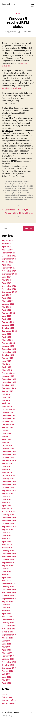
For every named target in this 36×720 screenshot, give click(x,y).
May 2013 (6, 575)
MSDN (26, 186)
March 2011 (7, 653)
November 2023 (9, 289)
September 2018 (9, 388)
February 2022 (8, 313)
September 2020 (9, 331)
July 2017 (6, 430)
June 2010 (6, 677)
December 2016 (9, 451)
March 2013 (7, 581)
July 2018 (6, 394)
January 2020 (8, 346)
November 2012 (9, 593)
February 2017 (8, 445)
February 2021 (8, 322)
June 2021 (6, 316)
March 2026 (7, 250)
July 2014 (6, 533)
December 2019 (9, 349)
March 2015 (7, 508)
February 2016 (8, 475)
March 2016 (7, 472)
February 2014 (8, 548)
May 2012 (6, 611)
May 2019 (6, 364)
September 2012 (9, 599)
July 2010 (6, 674)
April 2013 (6, 578)
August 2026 (7, 241)
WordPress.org (8, 703)
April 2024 (6, 283)
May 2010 (6, 680)
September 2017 (9, 424)
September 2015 (9, 490)
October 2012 (8, 596)
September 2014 (9, 526)
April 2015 (6, 505)
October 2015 (8, 487)
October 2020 (8, 328)
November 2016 (9, 454)
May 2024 (6, 280)
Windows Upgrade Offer (12, 88)
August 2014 (7, 529)
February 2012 (8, 620)
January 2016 (8, 478)
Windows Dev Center (18, 197)
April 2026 (6, 247)
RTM (19, 191)
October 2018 (8, 385)
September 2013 (9, 563)
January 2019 (8, 376)
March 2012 (7, 617)
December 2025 (9, 256)
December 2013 (9, 554)
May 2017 (6, 436)
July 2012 (6, 605)
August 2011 (7, 638)
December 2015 (9, 481)
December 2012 (9, 590)
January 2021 (8, 325)
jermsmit (13, 32)
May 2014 (6, 539)
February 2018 (8, 409)
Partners (8, 188)
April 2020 (6, 337)
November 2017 (9, 418)
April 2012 (6, 614)
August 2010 (7, 671)
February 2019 (8, 373)
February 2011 (8, 656)
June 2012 (6, 608)
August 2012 (7, 602)
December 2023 (9, 286)
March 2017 (7, 442)
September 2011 (9, 635)
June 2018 (6, 397)
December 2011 (9, 626)
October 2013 (8, 560)
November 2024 (9, 271)
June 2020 (6, 334)
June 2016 (6, 466)
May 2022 (6, 307)
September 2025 (9, 259)
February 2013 (8, 584)
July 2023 (6, 295)
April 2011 (6, 650)
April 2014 (6, 542)
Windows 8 (15, 195)
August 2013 (7, 566)
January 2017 (8, 448)
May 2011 (6, 647)
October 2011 (8, 632)
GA (22, 181)
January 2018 (8, 412)
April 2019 (6, 367)
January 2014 (8, 551)
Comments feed (9, 700)
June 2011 (6, 644)
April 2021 (6, 319)
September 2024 (9, 274)
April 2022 (6, 310)
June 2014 (6, 536)
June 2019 (6, 361)
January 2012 (8, 623)
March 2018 (7, 406)
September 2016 (9, 460)
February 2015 (8, 511)
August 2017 (7, 427)
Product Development (19, 188)
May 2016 (6, 469)
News (18, 13)
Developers (16, 181)
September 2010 (9, 668)
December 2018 (9, 379)
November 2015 (9, 484)
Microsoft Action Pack (21, 184)
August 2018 (7, 391)
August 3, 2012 (26, 32)
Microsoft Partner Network (14, 186)
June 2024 (6, 277)
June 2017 (6, 433)
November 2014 (9, 520)
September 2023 (9, 292)
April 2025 (6, 265)
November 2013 (9, 557)
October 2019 (8, 355)
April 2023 (6, 298)
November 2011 (9, 629)
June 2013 (6, 572)
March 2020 (7, 340)
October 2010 (8, 665)
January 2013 (8, 587)
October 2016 (8, 457)
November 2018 (9, 382)
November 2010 (9, 662)
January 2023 (8, 304)
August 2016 (7, 463)
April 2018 (6, 403)
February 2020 (8, 343)
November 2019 (9, 352)
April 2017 (6, 439)
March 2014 (7, 545)
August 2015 (7, 493)
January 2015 (8, 514)
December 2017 (9, 415)
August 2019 (7, 358)
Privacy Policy (7, 716)
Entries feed (7, 697)
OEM (31, 186)
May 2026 (6, 244)
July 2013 (6, 569)
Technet (16, 193)
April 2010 (6, 683)
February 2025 (8, 268)
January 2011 (8, 659)
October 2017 (8, 421)
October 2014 (8, 523)
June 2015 (6, 499)
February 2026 (8, 253)
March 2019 (7, 370)
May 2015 (6, 502)
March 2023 (7, 301)
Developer (8, 181)
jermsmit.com (8, 4)
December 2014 (9, 517)
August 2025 (7, 262)
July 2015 (6, 496)
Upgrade (23, 193)
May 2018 (6, 400)
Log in (4, 694)
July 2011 (6, 641)
